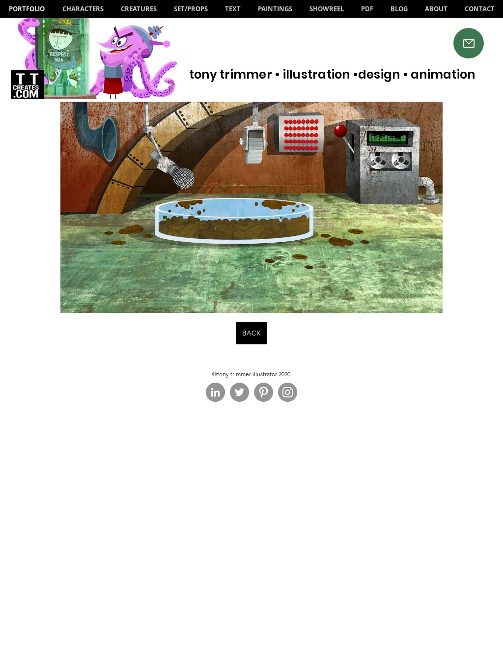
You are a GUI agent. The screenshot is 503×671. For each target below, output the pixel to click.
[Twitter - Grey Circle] (239, 392)
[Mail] (468, 43)
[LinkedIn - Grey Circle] (215, 392)
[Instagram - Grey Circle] (287, 392)
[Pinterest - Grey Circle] (263, 392)
